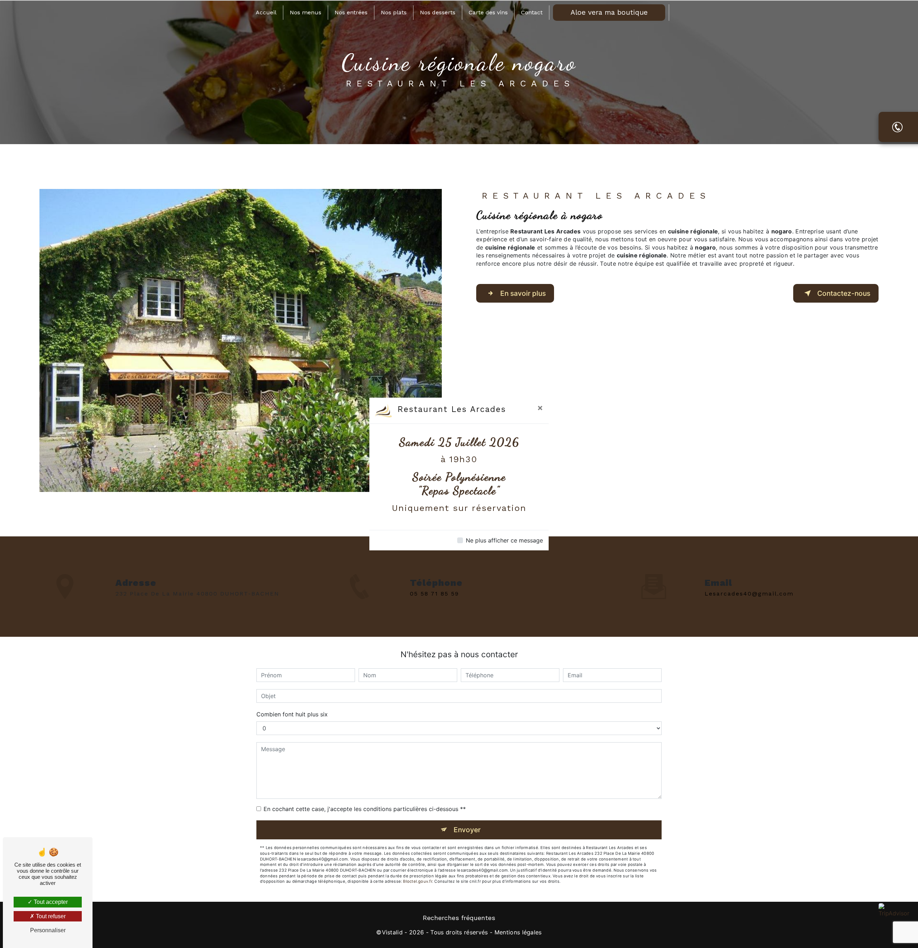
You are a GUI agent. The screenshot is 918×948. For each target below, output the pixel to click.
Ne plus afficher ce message (504, 540)
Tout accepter (50, 902)
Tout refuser (50, 916)
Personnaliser (48, 930)
